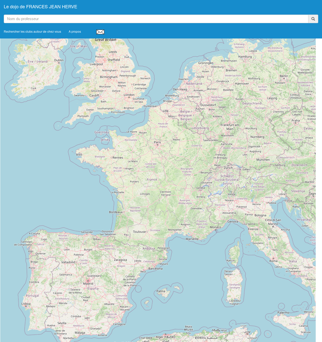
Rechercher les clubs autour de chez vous (32, 31)
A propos (75, 31)
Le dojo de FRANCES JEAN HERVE (40, 6)
